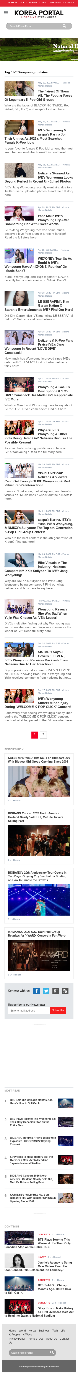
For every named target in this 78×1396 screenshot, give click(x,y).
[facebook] (36, 990)
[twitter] (46, 990)
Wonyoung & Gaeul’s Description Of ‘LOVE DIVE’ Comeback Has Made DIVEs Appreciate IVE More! (39, 393)
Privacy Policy (17, 1338)
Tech (55, 1330)
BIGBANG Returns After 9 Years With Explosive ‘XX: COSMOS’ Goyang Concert (33, 1141)
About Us (51, 1338)
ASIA (43, 3)
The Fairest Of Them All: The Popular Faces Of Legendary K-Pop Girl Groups (38, 95)
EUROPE (33, 3)
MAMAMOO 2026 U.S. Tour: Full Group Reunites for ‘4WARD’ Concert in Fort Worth (37, 933)
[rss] (65, 990)
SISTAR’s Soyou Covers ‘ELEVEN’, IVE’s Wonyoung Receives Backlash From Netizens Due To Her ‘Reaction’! (36, 658)
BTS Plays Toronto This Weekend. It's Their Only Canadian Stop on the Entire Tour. (33, 1122)
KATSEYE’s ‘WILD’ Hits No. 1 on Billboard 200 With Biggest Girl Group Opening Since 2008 (39, 759)
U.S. (23, 3)
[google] (55, 990)
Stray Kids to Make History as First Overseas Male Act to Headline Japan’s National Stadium (31, 1160)
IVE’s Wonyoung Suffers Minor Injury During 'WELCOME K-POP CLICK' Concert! (38, 703)
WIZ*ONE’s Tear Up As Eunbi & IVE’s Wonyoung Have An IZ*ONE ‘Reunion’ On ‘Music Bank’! (38, 265)
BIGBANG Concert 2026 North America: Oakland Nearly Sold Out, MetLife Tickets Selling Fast (35, 817)
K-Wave (27, 1334)
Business (44, 1330)
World (22, 1330)
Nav (6, 12)
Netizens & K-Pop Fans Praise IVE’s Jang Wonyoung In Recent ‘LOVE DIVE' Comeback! (39, 347)
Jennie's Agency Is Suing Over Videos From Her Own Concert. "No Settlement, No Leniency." (38, 1266)
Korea (32, 1330)
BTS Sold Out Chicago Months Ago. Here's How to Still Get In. (31, 1102)
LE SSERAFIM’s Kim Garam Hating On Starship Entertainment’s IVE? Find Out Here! (39, 305)
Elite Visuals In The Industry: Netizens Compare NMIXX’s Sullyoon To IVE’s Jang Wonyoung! (36, 569)
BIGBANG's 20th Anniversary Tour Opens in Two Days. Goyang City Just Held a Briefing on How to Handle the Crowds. (37, 876)
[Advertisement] (39, 1054)
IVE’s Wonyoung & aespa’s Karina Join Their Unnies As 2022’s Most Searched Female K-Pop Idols (36, 136)
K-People (14, 1334)
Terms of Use (36, 1338)
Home (12, 1330)
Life (63, 1330)
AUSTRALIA (55, 3)
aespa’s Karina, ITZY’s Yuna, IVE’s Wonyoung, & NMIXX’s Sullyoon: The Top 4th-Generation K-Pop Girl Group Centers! (39, 526)
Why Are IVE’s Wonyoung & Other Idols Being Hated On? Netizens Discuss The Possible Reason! (38, 436)
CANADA (69, 3)
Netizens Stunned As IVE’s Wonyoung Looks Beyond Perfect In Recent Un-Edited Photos (39, 177)
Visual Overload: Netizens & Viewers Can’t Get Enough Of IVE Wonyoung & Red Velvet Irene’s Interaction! (37, 479)
